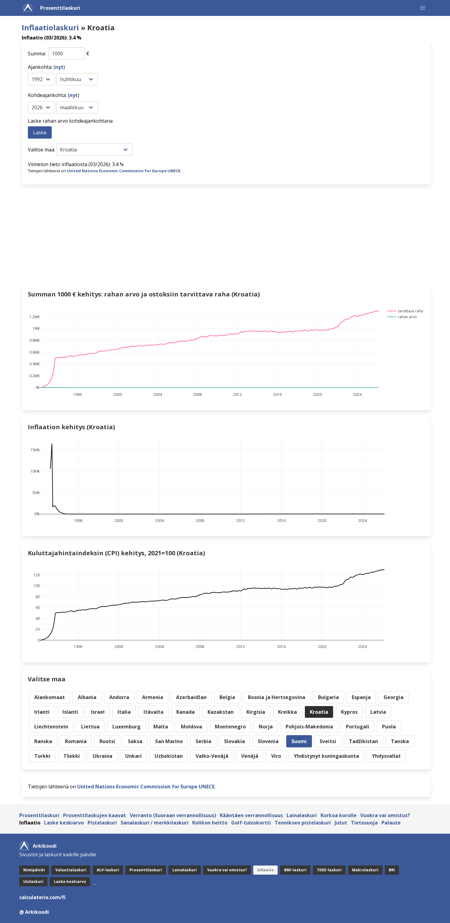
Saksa (135, 741)
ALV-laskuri (108, 870)
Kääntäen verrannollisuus (251, 815)
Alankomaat (49, 697)
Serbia (203, 741)
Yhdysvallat (386, 756)
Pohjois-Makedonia (309, 726)
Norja (266, 726)
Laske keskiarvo (64, 822)
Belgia (227, 697)
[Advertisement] (205, 234)
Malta (160, 726)
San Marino (169, 741)
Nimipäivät (34, 870)
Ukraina (102, 756)
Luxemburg (126, 726)
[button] (423, 8)
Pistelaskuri (102, 822)
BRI (392, 870)
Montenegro (230, 726)
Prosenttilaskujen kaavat (94, 815)
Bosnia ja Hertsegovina (276, 697)
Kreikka (287, 712)
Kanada (185, 712)
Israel (98, 712)
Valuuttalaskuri (70, 870)
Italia (124, 712)
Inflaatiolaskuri (50, 27)
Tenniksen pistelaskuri (303, 822)
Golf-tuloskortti (251, 822)
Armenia (152, 697)
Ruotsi (107, 741)
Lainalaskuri (302, 815)
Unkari (133, 756)
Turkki (42, 756)
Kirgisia (255, 712)
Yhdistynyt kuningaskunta (326, 756)
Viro (276, 756)
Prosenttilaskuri (60, 8)
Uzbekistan (169, 756)
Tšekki (71, 756)
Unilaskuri (33, 881)
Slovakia (234, 741)
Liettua (90, 726)
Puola (389, 726)
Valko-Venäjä (212, 756)
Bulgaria (328, 697)
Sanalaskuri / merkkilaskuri (155, 822)
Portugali (357, 726)
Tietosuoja (364, 822)
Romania (76, 741)
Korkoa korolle (339, 815)
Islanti (70, 712)
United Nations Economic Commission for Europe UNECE (123, 170)
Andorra (119, 697)
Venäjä (249, 756)
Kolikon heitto (209, 822)
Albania (87, 697)
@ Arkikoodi (34, 912)
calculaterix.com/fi (42, 897)
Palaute (391, 822)
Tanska (400, 741)
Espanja (361, 697)
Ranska (43, 741)
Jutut (341, 822)
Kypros (349, 712)
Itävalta (153, 712)
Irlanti (42, 712)
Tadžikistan (363, 741)
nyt (59, 67)
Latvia (378, 712)
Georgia (393, 697)
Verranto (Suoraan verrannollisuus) (173, 815)
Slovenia (268, 741)
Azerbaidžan (191, 697)
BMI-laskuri (295, 870)
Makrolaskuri (365, 870)
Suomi (299, 741)
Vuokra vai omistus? (385, 815)
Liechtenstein (51, 726)
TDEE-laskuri (329, 870)
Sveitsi (328, 741)
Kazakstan (221, 712)
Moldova (191, 726)
